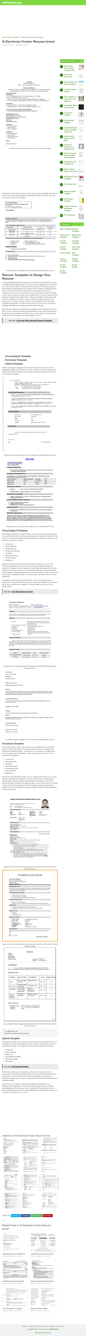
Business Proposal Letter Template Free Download (70, 155)
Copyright (30, 1326)
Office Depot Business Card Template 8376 (69, 68)
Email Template (65, 253)
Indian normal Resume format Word (69, 138)
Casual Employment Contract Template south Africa (71, 130)
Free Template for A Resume (12, 1308)
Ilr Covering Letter (70, 184)
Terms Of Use (38, 1326)
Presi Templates (69, 215)
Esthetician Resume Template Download (16, 1254)
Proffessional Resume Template (13, 1281)
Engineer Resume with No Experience (43, 1281)
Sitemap (24, 1326)
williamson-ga (11, 2)
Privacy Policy (60, 1326)
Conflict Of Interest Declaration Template (70, 209)
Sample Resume (54, 1329)
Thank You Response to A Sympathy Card (69, 147)
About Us (45, 1326)
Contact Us (52, 1326)
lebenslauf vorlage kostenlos (43, 1332)
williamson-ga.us (43, 1329)
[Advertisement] (43, 21)
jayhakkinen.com (44, 1084)
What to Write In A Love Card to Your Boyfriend (70, 99)
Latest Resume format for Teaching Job (44, 1254)
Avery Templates (65, 229)
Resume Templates (9, 45)
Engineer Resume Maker (39, 1308)
